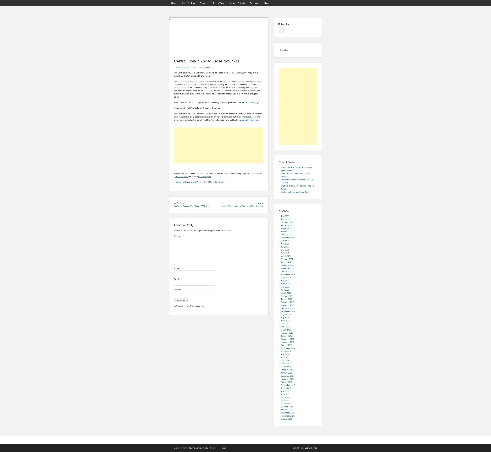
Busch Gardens (188, 3)
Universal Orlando (237, 3)
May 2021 (285, 250)
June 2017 (285, 394)
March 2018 (286, 367)
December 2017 (287, 376)
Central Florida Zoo (183, 182)
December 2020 (287, 265)
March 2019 (286, 330)
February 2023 (287, 222)
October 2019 (286, 308)
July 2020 (285, 281)
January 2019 (286, 336)
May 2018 (285, 360)
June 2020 (285, 284)
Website (177, 290)
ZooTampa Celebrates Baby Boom (295, 192)
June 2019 (285, 321)
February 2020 (287, 296)
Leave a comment (205, 67)
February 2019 (287, 333)
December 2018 (287, 339)
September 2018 (288, 348)
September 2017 (288, 385)
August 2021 (286, 241)
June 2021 (285, 247)
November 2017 (287, 379)
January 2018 (286, 373)
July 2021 (285, 244)
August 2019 (286, 314)
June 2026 (285, 219)
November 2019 (287, 305)
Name (177, 269)
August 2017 (286, 388)
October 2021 (286, 234)
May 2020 (285, 287)
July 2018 (285, 354)
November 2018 (287, 342)
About (266, 3)
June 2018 (285, 357)
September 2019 (288, 311)
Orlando (221, 182)
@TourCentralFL (181, 177)
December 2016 (287, 413)
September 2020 (288, 274)
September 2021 (288, 238)
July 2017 (285, 391)
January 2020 (286, 299)
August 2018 (286, 351)
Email (177, 279)
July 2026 (285, 216)
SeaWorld (204, 3)
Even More (254, 3)
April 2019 (285, 327)
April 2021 (285, 253)
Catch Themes (311, 448)
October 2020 (286, 271)
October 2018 (286, 345)
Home (173, 3)
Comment (179, 236)
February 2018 (287, 370)
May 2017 (285, 397)
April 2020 (285, 290)
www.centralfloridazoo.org (248, 120)
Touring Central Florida (198, 448)
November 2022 (287, 228)
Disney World (218, 3)
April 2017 (285, 400)
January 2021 (286, 262)
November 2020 (287, 268)
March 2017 (286, 403)
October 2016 (286, 419)
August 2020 (286, 277)
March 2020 (286, 293)
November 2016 (287, 416)
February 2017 (287, 407)
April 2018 (285, 364)
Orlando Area (195, 182)
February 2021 (287, 259)
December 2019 (287, 302)
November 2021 (287, 231)
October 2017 (286, 382)
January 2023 (286, 225)
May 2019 (285, 324)
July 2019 (285, 317)
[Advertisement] (218, 145)
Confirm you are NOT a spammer (190, 306)
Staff (194, 67)
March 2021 (286, 256)
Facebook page (252, 102)
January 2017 (286, 410)
